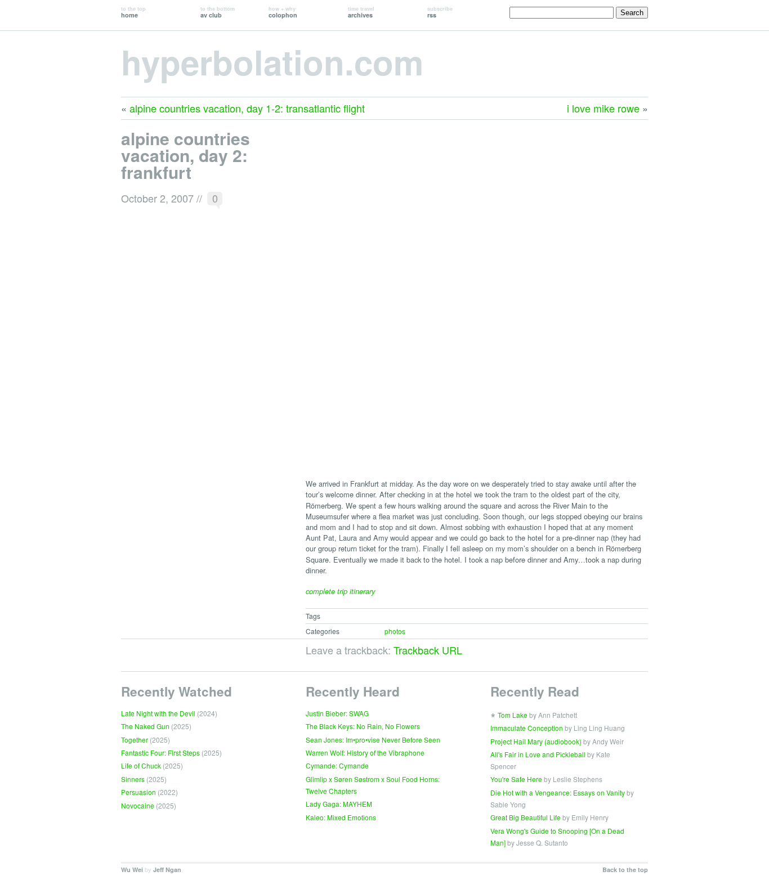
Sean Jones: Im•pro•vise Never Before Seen (373, 739)
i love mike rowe (603, 108)
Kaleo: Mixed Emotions (341, 817)
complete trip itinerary (340, 591)
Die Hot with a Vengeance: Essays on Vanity (557, 792)
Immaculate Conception (526, 728)
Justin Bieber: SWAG (337, 713)
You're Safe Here (516, 779)
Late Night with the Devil (158, 713)
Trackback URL (428, 650)
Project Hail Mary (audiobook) (536, 741)
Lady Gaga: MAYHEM (339, 803)
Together (134, 739)
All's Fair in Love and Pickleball (537, 754)
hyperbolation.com (272, 61)
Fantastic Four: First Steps (160, 752)
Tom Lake (512, 715)
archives (361, 12)
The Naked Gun (145, 726)
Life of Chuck (141, 765)
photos (394, 631)
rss (440, 12)
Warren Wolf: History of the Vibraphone (365, 752)
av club (217, 12)
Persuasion (138, 792)
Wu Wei (132, 869)
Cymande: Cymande (337, 765)
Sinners (133, 779)
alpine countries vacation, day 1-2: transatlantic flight (247, 108)
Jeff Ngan (167, 869)
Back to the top (625, 869)
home (133, 12)
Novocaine (137, 805)
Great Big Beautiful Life (525, 817)
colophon (283, 12)
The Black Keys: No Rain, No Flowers (363, 726)
